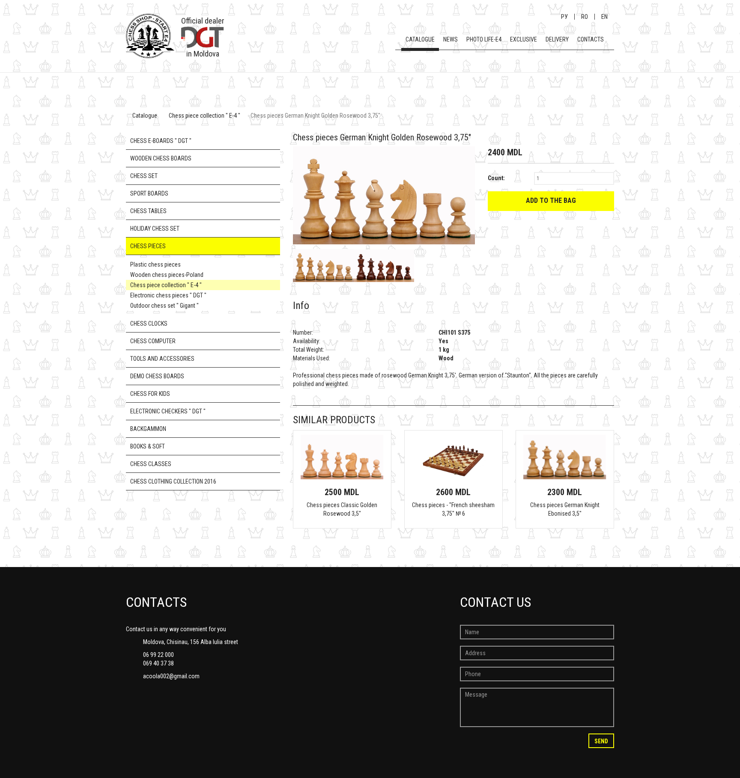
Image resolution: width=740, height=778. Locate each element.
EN (604, 17)
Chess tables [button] (148, 211)
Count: (496, 178)
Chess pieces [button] (148, 246)
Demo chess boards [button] (157, 376)
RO (584, 17)
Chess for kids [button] (150, 393)
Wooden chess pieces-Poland (166, 274)
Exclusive (523, 39)
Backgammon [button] (148, 428)
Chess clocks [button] (148, 323)
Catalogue (420, 39)
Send (601, 741)
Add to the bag (551, 200)
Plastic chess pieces (155, 264)
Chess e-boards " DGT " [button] (160, 140)
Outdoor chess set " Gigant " (164, 305)
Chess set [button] (144, 175)
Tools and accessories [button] (162, 358)
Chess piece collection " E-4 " (204, 115)
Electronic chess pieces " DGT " (168, 295)
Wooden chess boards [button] (160, 158)
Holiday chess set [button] (154, 228)
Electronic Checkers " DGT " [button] (168, 411)
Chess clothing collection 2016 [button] (173, 481)
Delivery (557, 39)
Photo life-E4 (483, 39)
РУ (564, 17)
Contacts (590, 39)
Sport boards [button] (149, 193)
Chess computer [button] (153, 341)
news (450, 39)
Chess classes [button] (150, 463)
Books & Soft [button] (147, 446)
